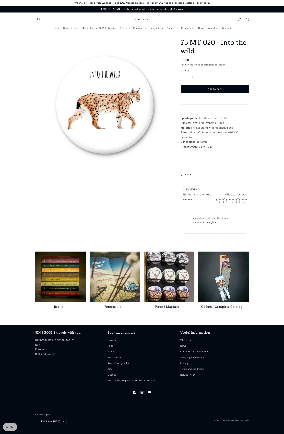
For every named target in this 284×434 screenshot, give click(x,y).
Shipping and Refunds (192, 357)
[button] (38, 19)
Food (110, 346)
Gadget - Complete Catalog (221, 306)
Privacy (184, 363)
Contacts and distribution (194, 351)
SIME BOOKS (226, 420)
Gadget (112, 374)
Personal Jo (113, 306)
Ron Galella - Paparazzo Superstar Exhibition (132, 380)
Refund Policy (188, 374)
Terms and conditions (192, 369)
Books (58, 306)
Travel (111, 351)
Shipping (198, 65)
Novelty (112, 340)
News (183, 346)
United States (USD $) (49, 421)
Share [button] (187, 174)
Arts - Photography (118, 363)
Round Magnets (167, 306)
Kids (110, 369)
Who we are (186, 340)
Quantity (185, 70)
